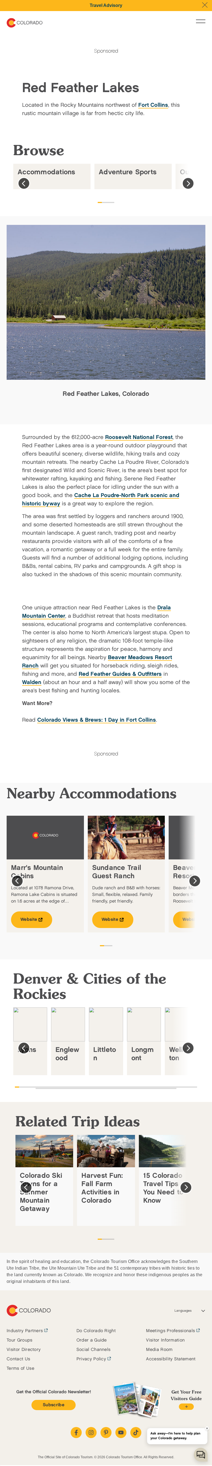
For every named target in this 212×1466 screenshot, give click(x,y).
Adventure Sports (128, 172)
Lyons (27, 1050)
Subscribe (53, 1405)
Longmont (142, 1054)
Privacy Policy (91, 1359)
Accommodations (46, 172)
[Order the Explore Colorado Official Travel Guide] (186, 1406)
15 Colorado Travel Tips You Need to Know (163, 1188)
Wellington (181, 1054)
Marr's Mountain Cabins (37, 872)
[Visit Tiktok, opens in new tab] (135, 1432)
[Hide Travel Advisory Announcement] (205, 5)
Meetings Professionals (170, 1331)
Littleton (104, 1054)
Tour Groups (20, 1340)
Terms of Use (20, 1368)
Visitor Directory (24, 1350)
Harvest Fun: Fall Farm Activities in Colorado (102, 1188)
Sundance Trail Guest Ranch (116, 872)
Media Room (159, 1350)
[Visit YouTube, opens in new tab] (120, 1432)
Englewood (67, 1054)
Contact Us (18, 1359)
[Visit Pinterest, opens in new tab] (106, 1432)
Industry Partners (25, 1331)
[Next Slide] (188, 183)
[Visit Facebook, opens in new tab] (76, 1432)
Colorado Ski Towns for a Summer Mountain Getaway (41, 1192)
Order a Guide (91, 1340)
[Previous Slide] (24, 183)
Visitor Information (165, 1340)
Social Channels (93, 1350)
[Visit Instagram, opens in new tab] (91, 1432)
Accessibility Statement (170, 1359)
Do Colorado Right (96, 1331)
